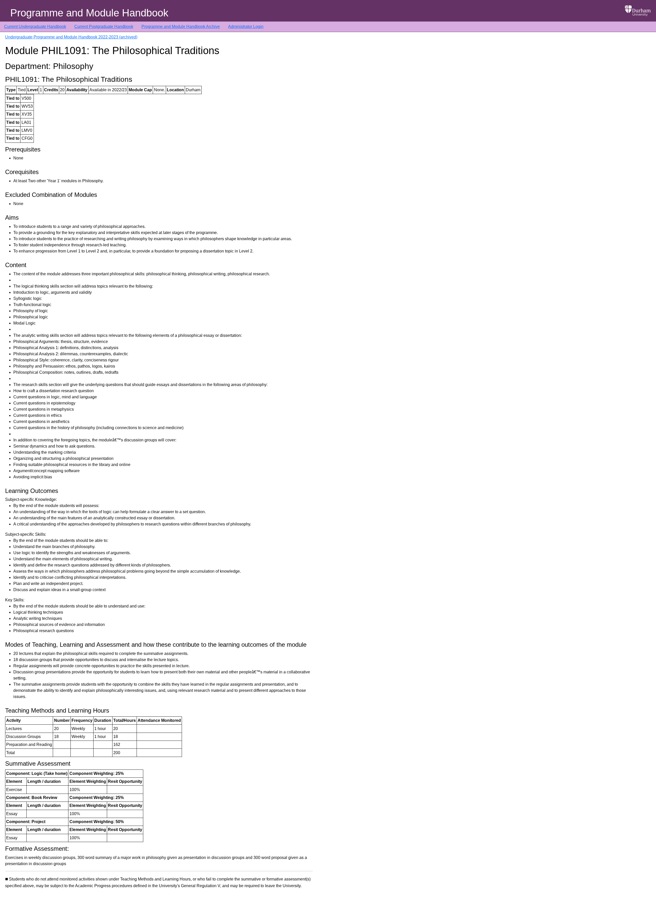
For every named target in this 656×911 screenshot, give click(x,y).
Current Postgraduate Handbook (103, 26)
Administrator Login (245, 26)
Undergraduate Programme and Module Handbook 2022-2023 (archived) (71, 37)
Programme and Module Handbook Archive (180, 26)
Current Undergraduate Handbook (35, 26)
